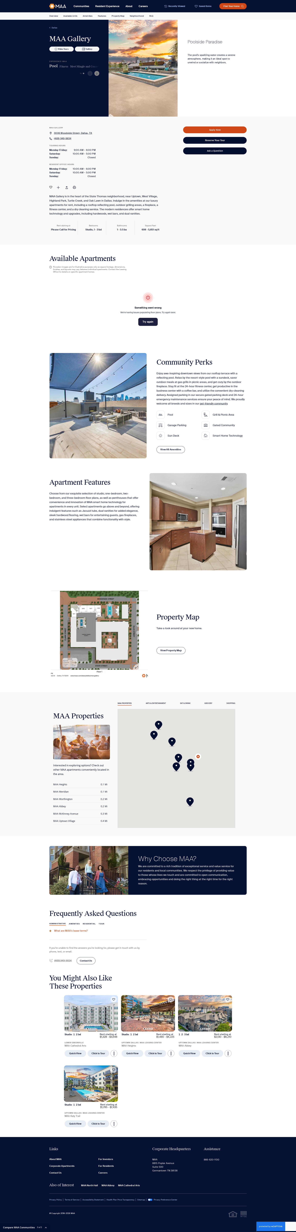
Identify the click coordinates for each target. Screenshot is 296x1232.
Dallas (54, 28)
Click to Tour (98, 1053)
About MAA (55, 1159)
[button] (191, 767)
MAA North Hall (89, 1185)
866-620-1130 (211, 1159)
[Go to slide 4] (207, 1028)
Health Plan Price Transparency (120, 1200)
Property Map (118, 16)
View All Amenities (170, 449)
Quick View (75, 1053)
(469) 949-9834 (62, 138)
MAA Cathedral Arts (129, 1185)
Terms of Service (72, 1200)
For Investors (105, 1159)
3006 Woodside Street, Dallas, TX (73, 133)
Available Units (70, 16)
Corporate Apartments (61, 1166)
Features (102, 16)
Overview (53, 16)
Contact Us (86, 960)
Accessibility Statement (93, 1200)
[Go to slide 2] (89, 1028)
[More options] (114, 1053)
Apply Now (215, 129)
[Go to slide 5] (94, 1028)
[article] (91, 1026)
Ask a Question (215, 150)
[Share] (66, 187)
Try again (148, 321)
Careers (143, 6)
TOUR (101, 924)
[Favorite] (50, 187)
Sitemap (141, 1200)
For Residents (106, 1166)
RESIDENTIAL (89, 924)
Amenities (87, 16)
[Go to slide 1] (87, 1028)
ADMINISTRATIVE (57, 923)
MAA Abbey (108, 1185)
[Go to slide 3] (91, 1028)
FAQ (151, 16)
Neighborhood (137, 16)
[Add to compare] (58, 187)
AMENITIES (74, 924)
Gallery (89, 49)
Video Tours (63, 49)
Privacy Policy (55, 1200)
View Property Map (171, 650)
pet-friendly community (213, 403)
